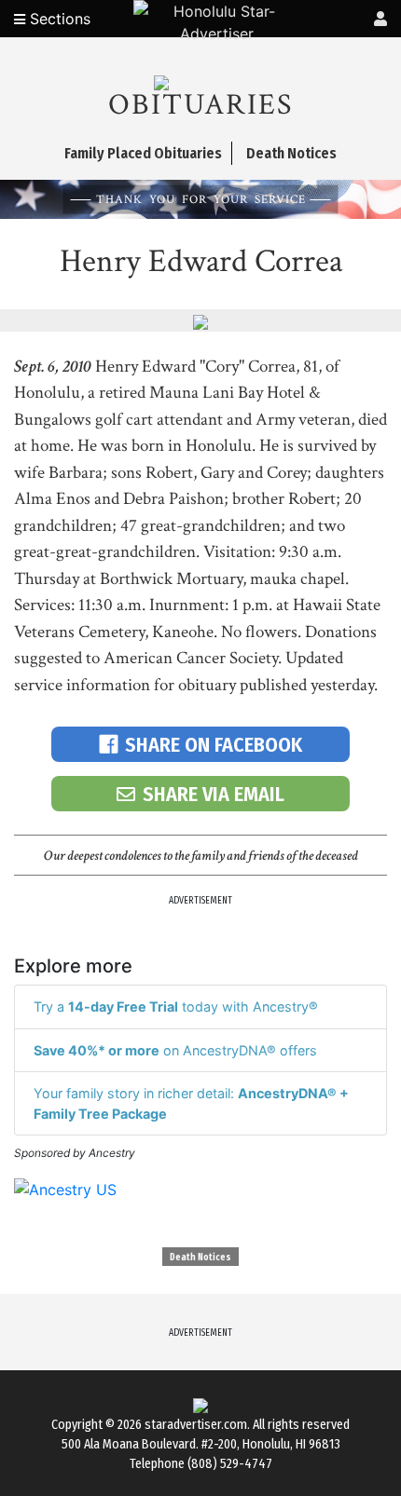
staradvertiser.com (196, 1425)
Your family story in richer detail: (191, 1103)
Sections (57, 18)
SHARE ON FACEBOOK (213, 744)
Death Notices (200, 1257)
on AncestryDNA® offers (175, 1050)
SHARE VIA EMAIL (213, 794)
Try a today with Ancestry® (176, 1006)
